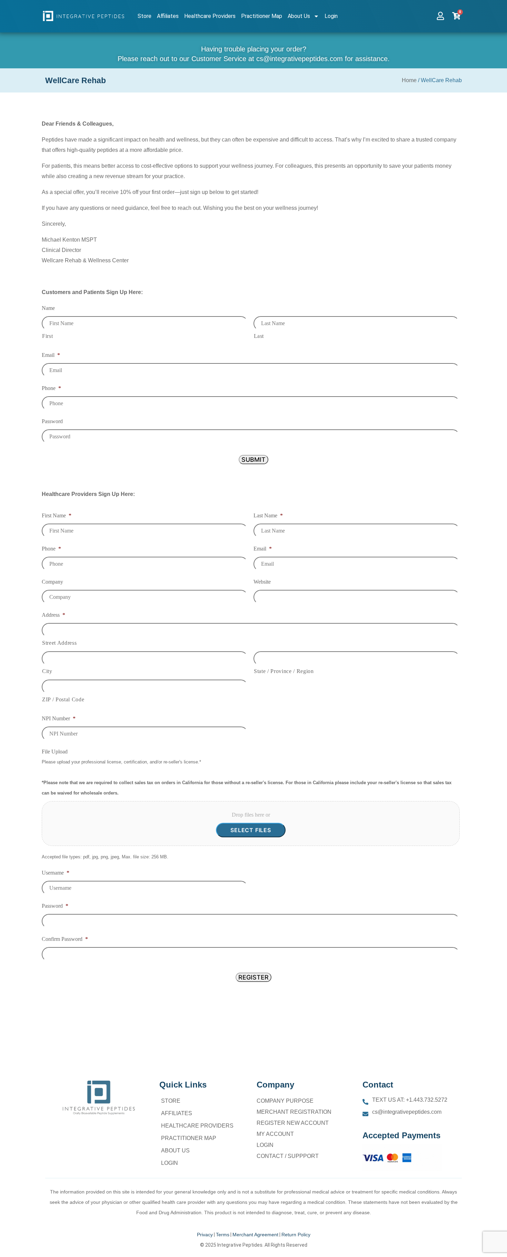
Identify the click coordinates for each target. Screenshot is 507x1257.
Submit (253, 459)
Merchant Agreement (255, 1234)
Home (409, 80)
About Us (299, 16)
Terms (222, 1234)
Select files (250, 830)
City (47, 671)
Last (259, 336)
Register (253, 977)
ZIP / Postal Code (63, 699)
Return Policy (295, 1234)
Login (331, 16)
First (47, 336)
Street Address (59, 643)
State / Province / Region (284, 671)
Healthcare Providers (210, 16)
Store (144, 16)
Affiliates (168, 16)
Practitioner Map (261, 16)
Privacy (205, 1234)
